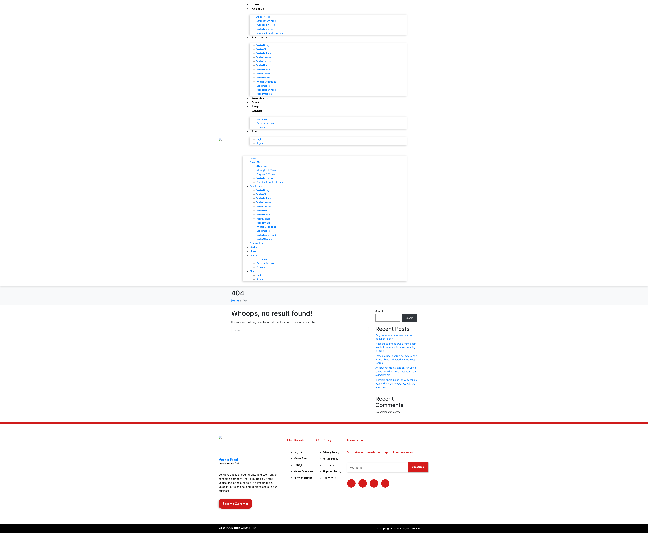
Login (259, 139)
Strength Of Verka (266, 20)
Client (256, 131)
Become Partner (265, 123)
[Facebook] (374, 483)
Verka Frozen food (266, 89)
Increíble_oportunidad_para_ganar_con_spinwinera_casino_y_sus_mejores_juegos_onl (396, 383)
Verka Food (228, 459)
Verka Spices (263, 73)
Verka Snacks (263, 61)
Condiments (263, 85)
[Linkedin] (362, 483)
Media (256, 102)
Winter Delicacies (266, 81)
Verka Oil (261, 49)
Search (379, 311)
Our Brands (259, 37)
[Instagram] (385, 483)
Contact (257, 110)
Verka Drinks (263, 77)
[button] (325, 150)
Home (256, 4)
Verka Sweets (263, 57)
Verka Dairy (262, 45)
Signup (260, 143)
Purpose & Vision (265, 24)
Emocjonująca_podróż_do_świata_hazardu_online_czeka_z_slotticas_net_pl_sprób (396, 359)
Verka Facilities (264, 28)
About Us (258, 8)
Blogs (255, 106)
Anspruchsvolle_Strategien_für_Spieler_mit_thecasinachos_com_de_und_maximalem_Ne (395, 371)
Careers (260, 127)
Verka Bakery (263, 53)
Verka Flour (262, 65)
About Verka (263, 16)
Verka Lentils (263, 69)
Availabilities (260, 98)
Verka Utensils (264, 93)
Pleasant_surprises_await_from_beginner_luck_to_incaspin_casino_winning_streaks (395, 347)
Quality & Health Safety (269, 32)
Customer (261, 118)
